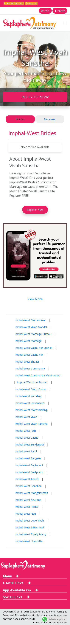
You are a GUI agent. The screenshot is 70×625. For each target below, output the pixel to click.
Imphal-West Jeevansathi (30, 403)
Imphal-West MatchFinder (30, 389)
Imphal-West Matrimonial (30, 320)
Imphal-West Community (30, 368)
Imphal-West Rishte (26, 506)
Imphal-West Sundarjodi (29, 444)
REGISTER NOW (35, 96)
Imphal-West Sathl (26, 451)
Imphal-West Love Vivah (29, 520)
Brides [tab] (20, 119)
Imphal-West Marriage (28, 341)
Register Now (35, 209)
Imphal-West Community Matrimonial (37, 375)
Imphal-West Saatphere (29, 472)
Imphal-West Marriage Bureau (33, 334)
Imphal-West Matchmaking (31, 410)
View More (35, 299)
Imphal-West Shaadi (27, 361)
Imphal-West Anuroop (28, 500)
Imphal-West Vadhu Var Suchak (33, 347)
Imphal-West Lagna (26, 437)
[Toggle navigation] (65, 23)
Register (60, 10)
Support (32, 3)
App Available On (17, 590)
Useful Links (13, 583)
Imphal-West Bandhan (28, 486)
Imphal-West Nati (25, 513)
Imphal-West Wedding (28, 396)
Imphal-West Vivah (26, 417)
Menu (7, 576)
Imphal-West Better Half (29, 527)
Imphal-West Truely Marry (30, 534)
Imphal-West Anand (26, 479)
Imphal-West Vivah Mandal (31, 327)
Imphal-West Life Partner (32, 382)
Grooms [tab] (49, 119)
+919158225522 (15, 3)
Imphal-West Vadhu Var (29, 354)
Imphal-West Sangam (28, 458)
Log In (46, 10)
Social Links (13, 597)
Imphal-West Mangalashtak (31, 493)
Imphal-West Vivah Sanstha (31, 424)
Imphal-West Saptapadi (29, 465)
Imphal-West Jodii (25, 430)
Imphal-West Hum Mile (28, 541)
